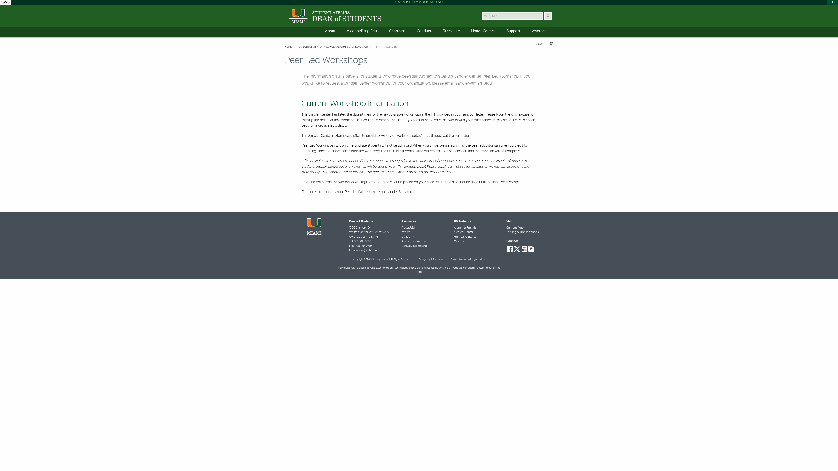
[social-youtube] (524, 249)
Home (288, 47)
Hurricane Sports (465, 236)
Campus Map (515, 227)
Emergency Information (431, 259)
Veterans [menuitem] (539, 31)
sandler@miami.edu (474, 83)
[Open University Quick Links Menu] (832, 2)
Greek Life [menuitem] (451, 31)
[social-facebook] (510, 249)
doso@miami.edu (368, 250)
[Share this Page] (549, 44)
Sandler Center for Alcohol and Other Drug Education (333, 47)
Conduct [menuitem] (424, 31)
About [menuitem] (330, 31)
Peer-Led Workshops (387, 47)
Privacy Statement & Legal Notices (468, 259)
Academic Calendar (414, 241)
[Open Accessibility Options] (5, 2)
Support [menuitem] (513, 31)
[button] (828, 459)
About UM (408, 227)
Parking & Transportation (522, 232)
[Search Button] (548, 16)
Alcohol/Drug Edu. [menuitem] (362, 31)
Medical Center (463, 232)
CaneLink (408, 236)
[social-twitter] (516, 248)
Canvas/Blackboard (414, 245)
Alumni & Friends (465, 227)
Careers (459, 241)
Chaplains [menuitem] (397, 31)
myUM (406, 232)
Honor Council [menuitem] (483, 31)
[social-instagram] (531, 249)
